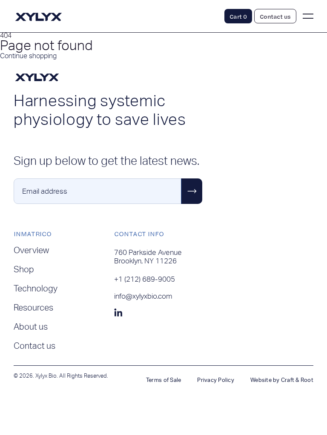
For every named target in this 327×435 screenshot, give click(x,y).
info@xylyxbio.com (143, 296)
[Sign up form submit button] (191, 191)
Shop (24, 270)
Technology (35, 289)
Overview (31, 250)
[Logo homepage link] (38, 20)
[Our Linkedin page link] (118, 313)
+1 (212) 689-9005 (144, 279)
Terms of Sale (163, 380)
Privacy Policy (215, 380)
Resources (33, 308)
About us (31, 327)
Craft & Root (297, 380)
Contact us (34, 346)
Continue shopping (28, 56)
